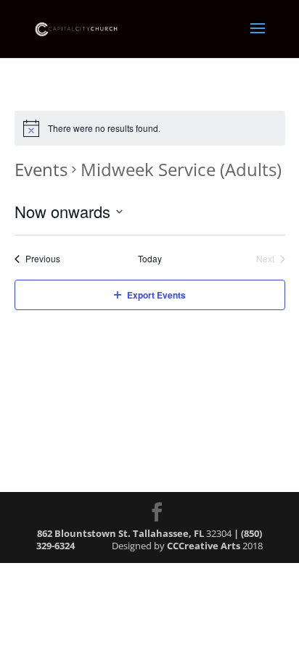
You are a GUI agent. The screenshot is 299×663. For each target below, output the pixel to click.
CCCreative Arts (203, 545)
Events (41, 169)
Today (150, 258)
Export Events (156, 294)
